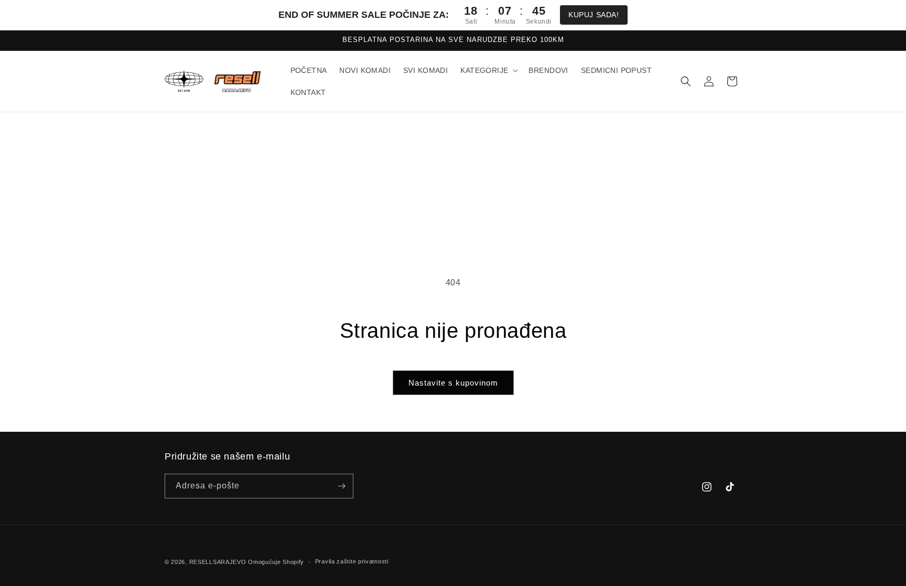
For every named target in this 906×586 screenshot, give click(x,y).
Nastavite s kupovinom (453, 382)
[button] (488, 70)
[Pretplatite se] (341, 486)
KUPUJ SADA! (593, 14)
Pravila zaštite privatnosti (352, 561)
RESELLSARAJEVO (217, 562)
